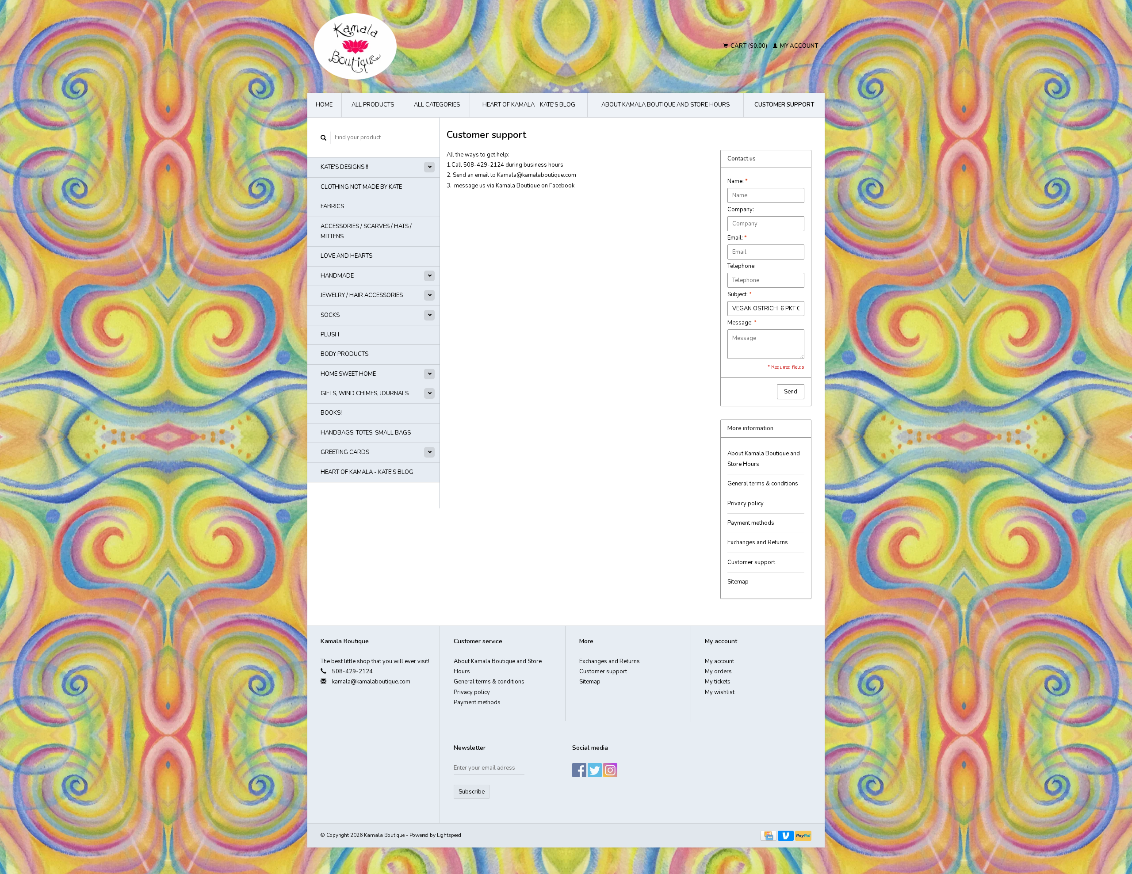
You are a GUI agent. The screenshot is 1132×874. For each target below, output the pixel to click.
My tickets (717, 682)
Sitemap (738, 582)
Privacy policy (745, 504)
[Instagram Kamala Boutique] (610, 770)
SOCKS (330, 315)
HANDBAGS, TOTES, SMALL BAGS (366, 433)
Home (324, 105)
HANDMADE (337, 276)
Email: (737, 238)
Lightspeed (449, 835)
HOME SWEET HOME (348, 374)
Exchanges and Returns (757, 542)
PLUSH (330, 335)
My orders (718, 672)
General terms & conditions (762, 484)
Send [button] (790, 392)
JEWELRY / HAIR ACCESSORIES (362, 295)
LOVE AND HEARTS (346, 256)
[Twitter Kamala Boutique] (595, 770)
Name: (737, 181)
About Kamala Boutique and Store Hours (665, 105)
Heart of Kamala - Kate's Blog (528, 105)
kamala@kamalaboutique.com (371, 682)
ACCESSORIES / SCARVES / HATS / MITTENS (366, 231)
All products (373, 105)
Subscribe (472, 792)
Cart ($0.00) (749, 46)
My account (798, 46)
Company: (740, 210)
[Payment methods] (769, 835)
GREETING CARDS (345, 452)
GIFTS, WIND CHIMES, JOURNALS (365, 393)
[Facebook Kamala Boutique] (579, 770)
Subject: (739, 294)
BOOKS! (331, 413)
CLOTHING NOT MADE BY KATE (361, 187)
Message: (742, 323)
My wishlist (719, 692)
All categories (437, 105)
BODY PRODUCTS (344, 354)
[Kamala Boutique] (431, 46)
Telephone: (741, 266)
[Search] (323, 137)
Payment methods (750, 523)
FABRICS (332, 206)
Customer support (784, 105)
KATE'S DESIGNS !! (344, 167)
